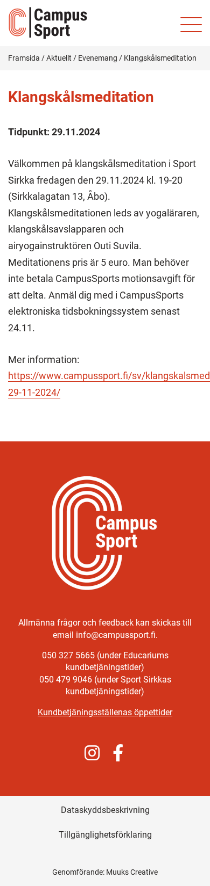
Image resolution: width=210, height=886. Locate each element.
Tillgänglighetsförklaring (105, 835)
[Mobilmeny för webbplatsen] (191, 24)
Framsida (24, 58)
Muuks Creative (132, 872)
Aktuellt (59, 58)
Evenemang (97, 58)
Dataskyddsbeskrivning (105, 810)
